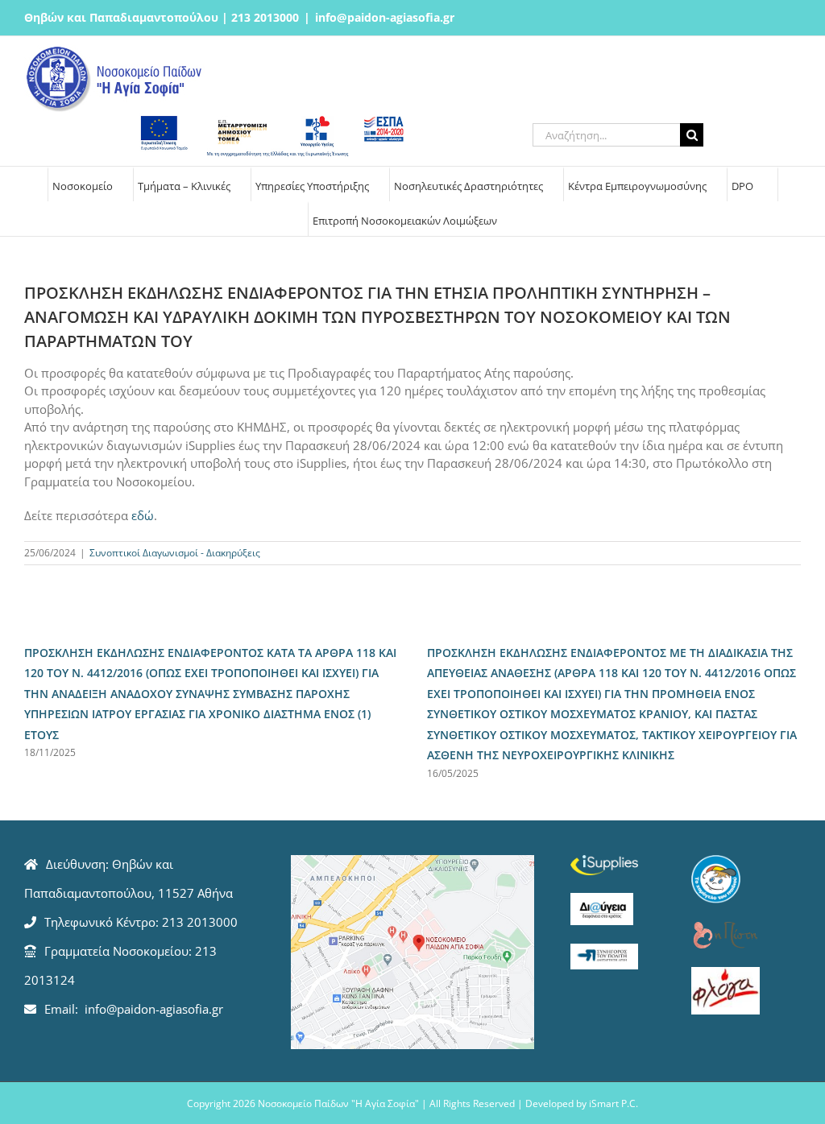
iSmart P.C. (613, 1103)
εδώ (142, 515)
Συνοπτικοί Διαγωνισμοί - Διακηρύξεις (174, 553)
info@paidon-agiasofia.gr (384, 17)
